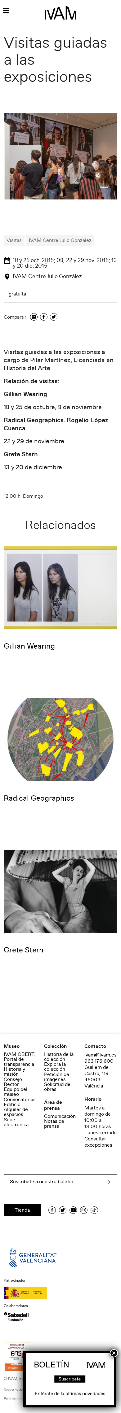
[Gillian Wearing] (60, 587)
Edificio (12, 1104)
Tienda (22, 1210)
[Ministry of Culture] (60, 1293)
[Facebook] (44, 317)
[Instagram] (83, 1210)
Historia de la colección (59, 1056)
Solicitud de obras (57, 1086)
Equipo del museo (15, 1091)
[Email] (34, 317)
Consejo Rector (13, 1081)
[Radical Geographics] (60, 739)
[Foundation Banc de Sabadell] (16, 1316)
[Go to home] (33, 1257)
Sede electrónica (16, 1122)
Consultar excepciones (98, 1142)
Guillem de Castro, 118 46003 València (96, 1076)
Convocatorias (20, 1099)
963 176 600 (99, 1061)
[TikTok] (94, 1210)
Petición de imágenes (56, 1077)
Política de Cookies (20, 1399)
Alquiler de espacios (16, 1112)
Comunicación (60, 1116)
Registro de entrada (20, 1390)
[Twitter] (54, 317)
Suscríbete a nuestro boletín (41, 1182)
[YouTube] (73, 1210)
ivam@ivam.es (100, 1055)
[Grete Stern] (60, 891)
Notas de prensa (54, 1123)
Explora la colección (55, 1066)
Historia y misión (14, 1071)
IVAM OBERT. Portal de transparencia (19, 1059)
